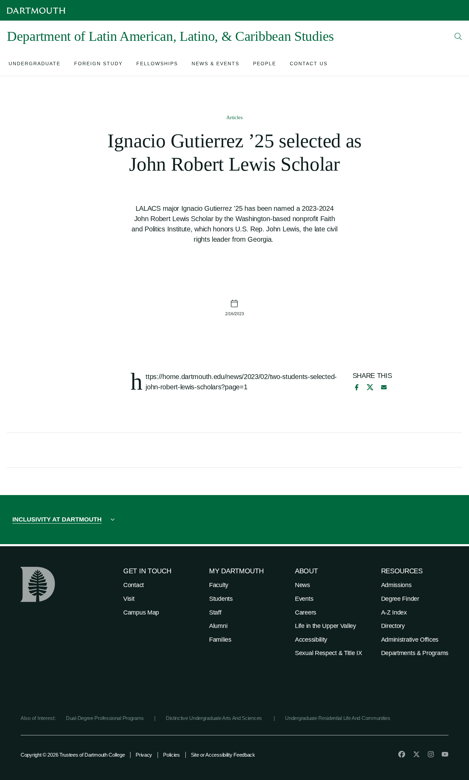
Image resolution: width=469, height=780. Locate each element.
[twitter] (416, 754)
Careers (305, 612)
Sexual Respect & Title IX (328, 653)
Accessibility (311, 639)
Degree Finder (400, 598)
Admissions (396, 585)
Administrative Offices (409, 639)
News (302, 585)
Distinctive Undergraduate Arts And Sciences (214, 718)
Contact (133, 585)
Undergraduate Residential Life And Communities (337, 718)
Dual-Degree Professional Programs (105, 718)
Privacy (144, 755)
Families (220, 639)
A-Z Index (394, 612)
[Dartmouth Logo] (36, 10)
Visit (129, 598)
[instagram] (431, 754)
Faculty (218, 585)
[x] (370, 387)
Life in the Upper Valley (325, 625)
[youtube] (445, 754)
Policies (171, 755)
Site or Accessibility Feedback (223, 755)
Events (304, 598)
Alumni (218, 625)
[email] (384, 387)
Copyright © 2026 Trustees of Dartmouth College (73, 755)
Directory (393, 625)
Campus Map (141, 612)
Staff (215, 612)
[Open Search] (458, 36)
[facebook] (356, 387)
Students (221, 598)
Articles (234, 117)
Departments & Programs (414, 653)
